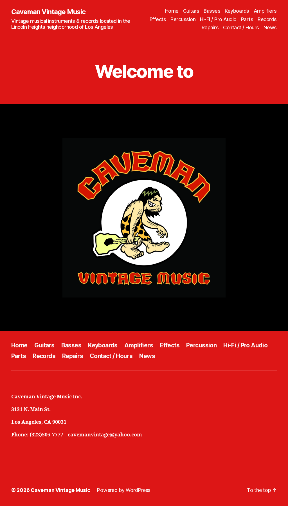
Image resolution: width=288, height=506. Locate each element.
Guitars (191, 11)
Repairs (210, 27)
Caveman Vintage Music (48, 11)
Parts (247, 19)
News (270, 27)
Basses (212, 11)
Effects (158, 19)
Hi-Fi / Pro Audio (218, 19)
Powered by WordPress (123, 490)
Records (267, 19)
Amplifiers (265, 11)
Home (172, 11)
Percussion (182, 19)
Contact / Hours (241, 27)
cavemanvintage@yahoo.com (105, 435)
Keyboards (237, 11)
